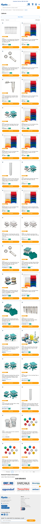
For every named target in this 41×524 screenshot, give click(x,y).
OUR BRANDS (20, 479)
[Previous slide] (1, 486)
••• (30, 471)
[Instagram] (7, 515)
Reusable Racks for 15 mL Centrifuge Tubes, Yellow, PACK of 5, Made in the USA (10, 207)
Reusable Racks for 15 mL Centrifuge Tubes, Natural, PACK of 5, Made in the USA (30, 152)
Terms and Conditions (25, 505)
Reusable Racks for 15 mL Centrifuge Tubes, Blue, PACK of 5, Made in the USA (30, 125)
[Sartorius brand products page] (23, 483)
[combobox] (20, 7)
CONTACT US (4, 505)
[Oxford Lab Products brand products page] (8, 483)
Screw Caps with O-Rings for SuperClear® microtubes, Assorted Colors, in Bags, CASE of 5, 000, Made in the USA (30, 461)
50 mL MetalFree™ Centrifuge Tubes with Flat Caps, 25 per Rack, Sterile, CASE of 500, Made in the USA (10, 235)
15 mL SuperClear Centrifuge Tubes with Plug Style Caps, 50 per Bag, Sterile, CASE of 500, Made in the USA (30, 263)
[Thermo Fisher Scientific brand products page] (23, 489)
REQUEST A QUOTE (5, 507)
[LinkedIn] (4, 515)
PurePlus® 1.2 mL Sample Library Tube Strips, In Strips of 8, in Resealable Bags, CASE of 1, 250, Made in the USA (10, 40)
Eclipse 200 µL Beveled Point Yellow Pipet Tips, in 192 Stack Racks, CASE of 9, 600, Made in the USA (29, 348)
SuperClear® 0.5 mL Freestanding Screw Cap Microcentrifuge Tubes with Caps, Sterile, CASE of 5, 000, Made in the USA (10, 263)
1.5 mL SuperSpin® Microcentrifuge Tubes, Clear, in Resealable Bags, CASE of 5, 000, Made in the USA (10, 97)
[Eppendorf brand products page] (8, 489)
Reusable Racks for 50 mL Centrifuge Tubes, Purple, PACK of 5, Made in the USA (10, 152)
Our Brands (23, 502)
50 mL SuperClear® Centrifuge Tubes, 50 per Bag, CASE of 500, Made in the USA (30, 179)
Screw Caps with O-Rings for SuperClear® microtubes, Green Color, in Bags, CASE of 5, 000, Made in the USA (10, 461)
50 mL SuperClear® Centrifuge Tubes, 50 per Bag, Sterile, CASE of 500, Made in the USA (10, 125)
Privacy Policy (23, 503)
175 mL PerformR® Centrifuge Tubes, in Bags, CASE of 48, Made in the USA (10, 404)
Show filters (20, 16)
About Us (22, 501)
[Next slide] (40, 486)
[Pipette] (5, 4)
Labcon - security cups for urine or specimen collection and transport (10, 432)
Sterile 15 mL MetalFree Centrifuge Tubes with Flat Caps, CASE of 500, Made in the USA (30, 235)
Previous (8, 471)
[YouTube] (2, 515)
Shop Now (11, 47)
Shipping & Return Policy (26, 506)
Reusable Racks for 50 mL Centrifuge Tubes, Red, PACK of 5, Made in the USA (30, 68)
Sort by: (2, 19)
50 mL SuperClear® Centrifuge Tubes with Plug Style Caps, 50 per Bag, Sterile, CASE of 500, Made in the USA (10, 319)
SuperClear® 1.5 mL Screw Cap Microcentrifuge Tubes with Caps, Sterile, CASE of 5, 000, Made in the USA (29, 319)
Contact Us (23, 499)
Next (34, 471)
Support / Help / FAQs (25, 498)
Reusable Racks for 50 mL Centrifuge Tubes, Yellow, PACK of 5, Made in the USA (30, 291)
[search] (38, 7)
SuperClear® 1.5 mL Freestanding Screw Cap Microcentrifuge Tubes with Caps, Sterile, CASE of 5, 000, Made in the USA (10, 68)
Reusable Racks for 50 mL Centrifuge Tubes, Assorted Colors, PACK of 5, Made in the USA (30, 207)
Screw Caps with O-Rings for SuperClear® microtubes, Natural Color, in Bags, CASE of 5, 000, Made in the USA (30, 432)
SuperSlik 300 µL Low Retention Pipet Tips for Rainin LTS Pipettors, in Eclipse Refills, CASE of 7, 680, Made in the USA (10, 291)
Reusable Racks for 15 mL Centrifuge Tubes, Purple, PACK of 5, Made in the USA (30, 40)
